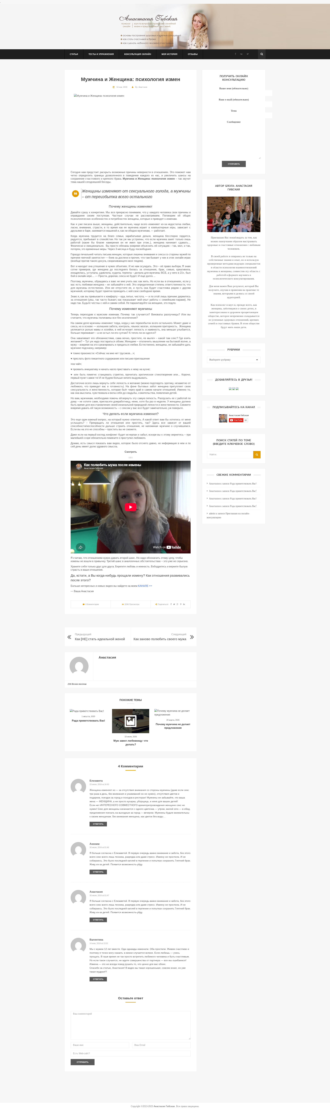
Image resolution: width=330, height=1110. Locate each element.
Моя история (169, 54)
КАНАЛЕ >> (144, 585)
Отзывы (193, 54)
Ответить (98, 824)
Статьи (74, 54)
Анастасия (143, 87)
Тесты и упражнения (101, 54)
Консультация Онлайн (137, 54)
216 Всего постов (77, 684)
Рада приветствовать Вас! (88, 720)
